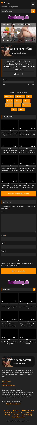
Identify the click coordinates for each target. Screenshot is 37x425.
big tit (10, 100)
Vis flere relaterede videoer (18, 194)
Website (3, 251)
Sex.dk (4, 383)
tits (15, 109)
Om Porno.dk (6, 381)
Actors (17, 410)
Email (3, 243)
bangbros (21, 96)
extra (27, 100)
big (30, 96)
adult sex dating (27, 415)
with (22, 109)
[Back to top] (31, 419)
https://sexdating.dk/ (8, 385)
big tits (19, 100)
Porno (6, 3)
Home (8, 410)
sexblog (16, 415)
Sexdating (28, 412)
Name (3, 235)
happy (10, 105)
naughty (27, 105)
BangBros (10, 96)
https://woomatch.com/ (13, 404)
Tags (8, 415)
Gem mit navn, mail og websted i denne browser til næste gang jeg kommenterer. (17, 264)
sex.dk (20, 412)
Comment (4, 212)
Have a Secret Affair (18, 417)
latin (18, 105)
